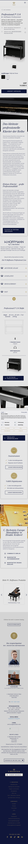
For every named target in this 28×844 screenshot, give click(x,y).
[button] (3, 412)
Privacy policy (24, 412)
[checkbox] (2, 422)
